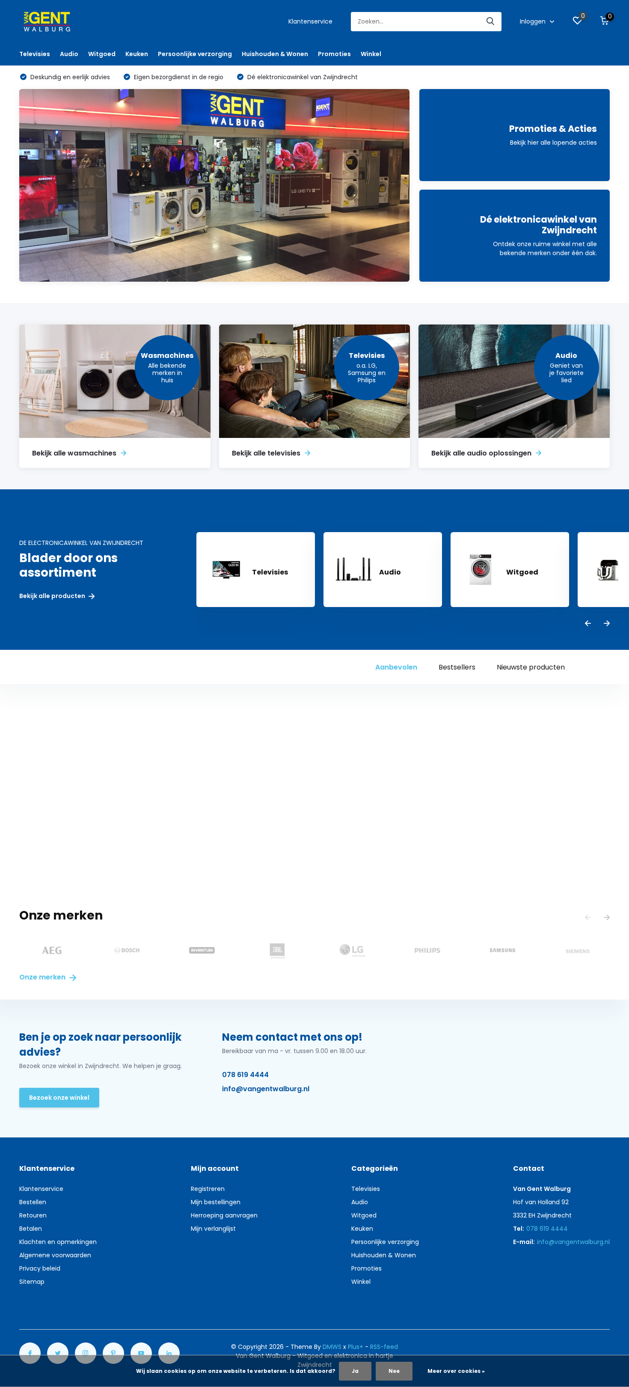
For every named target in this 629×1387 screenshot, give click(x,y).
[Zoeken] (490, 21)
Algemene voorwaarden (55, 1255)
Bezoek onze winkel (59, 1097)
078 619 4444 (245, 1075)
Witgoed (102, 54)
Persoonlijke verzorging (195, 54)
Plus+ (355, 1346)
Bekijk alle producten (52, 596)
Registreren (208, 1189)
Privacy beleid (39, 1268)
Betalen (30, 1228)
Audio (69, 54)
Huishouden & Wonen (275, 54)
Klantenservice (310, 21)
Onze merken (43, 977)
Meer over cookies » (456, 1371)
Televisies (34, 54)
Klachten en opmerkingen (58, 1242)
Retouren (33, 1215)
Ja (355, 1371)
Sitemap (32, 1281)
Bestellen (32, 1202)
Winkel (371, 54)
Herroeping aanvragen (224, 1215)
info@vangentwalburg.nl (265, 1089)
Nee (394, 1371)
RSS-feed (384, 1346)
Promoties (334, 54)
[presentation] (588, 623)
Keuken (136, 54)
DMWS (332, 1346)
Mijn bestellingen (215, 1202)
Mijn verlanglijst (213, 1228)
